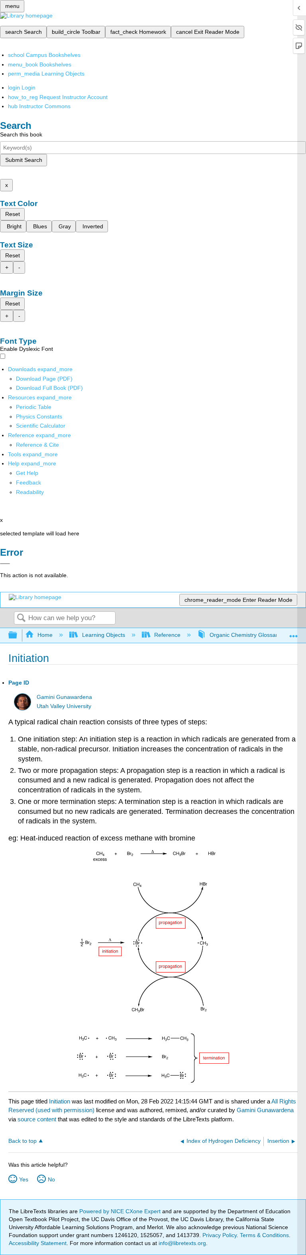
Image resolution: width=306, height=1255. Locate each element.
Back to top (22, 1141)
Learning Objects (103, 635)
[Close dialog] (5, 563)
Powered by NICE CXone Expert (120, 1211)
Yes (23, 1179)
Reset (12, 214)
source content (37, 1119)
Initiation (59, 1101)
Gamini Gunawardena (64, 697)
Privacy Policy (219, 1235)
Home (45, 635)
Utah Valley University (64, 706)
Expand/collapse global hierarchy (18, 635)
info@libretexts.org (181, 1243)
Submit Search (23, 160)
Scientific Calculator (40, 425)
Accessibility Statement (38, 1243)
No (51, 1179)
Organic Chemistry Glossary (245, 635)
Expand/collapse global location (293, 633)
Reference (167, 635)
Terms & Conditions (264, 1235)
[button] (28, 482)
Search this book (21, 134)
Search (21, 618)
